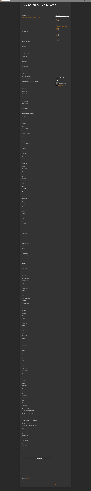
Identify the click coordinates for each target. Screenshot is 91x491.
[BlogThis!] (38, 458)
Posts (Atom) (28, 478)
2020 (57, 33)
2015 (57, 39)
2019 (57, 34)
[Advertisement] (28, 11)
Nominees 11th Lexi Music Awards (31, 17)
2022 (57, 30)
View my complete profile (63, 85)
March (58, 24)
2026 (57, 20)
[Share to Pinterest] (41, 458)
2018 (57, 35)
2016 (57, 38)
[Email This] (37, 458)
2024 (57, 28)
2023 (57, 29)
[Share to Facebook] (40, 458)
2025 (57, 21)
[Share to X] (39, 458)
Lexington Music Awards (39, 5)
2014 (57, 40)
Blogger (55, 484)
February (58, 25)
